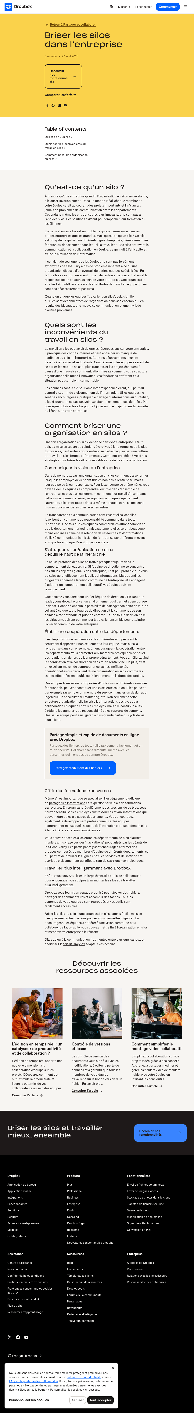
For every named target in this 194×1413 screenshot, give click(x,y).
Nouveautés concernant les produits (90, 1242)
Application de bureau (21, 1184)
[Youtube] (26, 1337)
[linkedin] (59, 105)
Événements (75, 1269)
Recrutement (135, 1269)
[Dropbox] (19, 7)
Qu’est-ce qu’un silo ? (58, 136)
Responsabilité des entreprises (146, 1282)
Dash (70, 1210)
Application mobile (19, 1191)
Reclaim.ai (73, 1229)
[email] (65, 105)
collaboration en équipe (91, 249)
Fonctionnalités (17, 1204)
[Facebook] (18, 1337)
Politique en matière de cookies (27, 1282)
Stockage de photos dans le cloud (149, 1197)
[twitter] (47, 105)
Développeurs (76, 1288)
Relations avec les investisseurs (147, 1275)
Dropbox (51, 892)
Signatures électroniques (143, 1223)
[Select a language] (111, 7)
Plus (70, 1184)
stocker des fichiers (125, 892)
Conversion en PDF (139, 1229)
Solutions (13, 1210)
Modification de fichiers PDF (145, 1216)
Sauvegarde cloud (138, 1210)
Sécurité (12, 1216)
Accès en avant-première (23, 1223)
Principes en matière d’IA (23, 1299)
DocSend (73, 1216)
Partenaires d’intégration (83, 1314)
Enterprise (73, 1204)
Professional (74, 1191)
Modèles (12, 1229)
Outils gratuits (16, 1236)
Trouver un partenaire (81, 1320)
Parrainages (74, 1301)
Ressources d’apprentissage (25, 1312)
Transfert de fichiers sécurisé (145, 1204)
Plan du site (15, 1305)
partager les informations (67, 803)
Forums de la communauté (84, 1295)
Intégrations (15, 1197)
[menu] (185, 7)
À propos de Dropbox (140, 1262)
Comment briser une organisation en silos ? (66, 156)
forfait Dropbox (74, 944)
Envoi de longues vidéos (142, 1191)
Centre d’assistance (20, 1262)
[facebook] (53, 105)
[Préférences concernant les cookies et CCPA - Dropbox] (61, 1385)
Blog (70, 1262)
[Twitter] (10, 1337)
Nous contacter (17, 1269)
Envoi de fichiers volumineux (145, 1184)
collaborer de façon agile (62, 927)
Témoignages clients (80, 1275)
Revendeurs (74, 1307)
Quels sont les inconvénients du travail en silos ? (65, 145)
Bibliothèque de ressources (84, 1282)
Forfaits (72, 1236)
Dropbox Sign (76, 1223)
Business (73, 1197)
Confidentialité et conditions (25, 1275)
